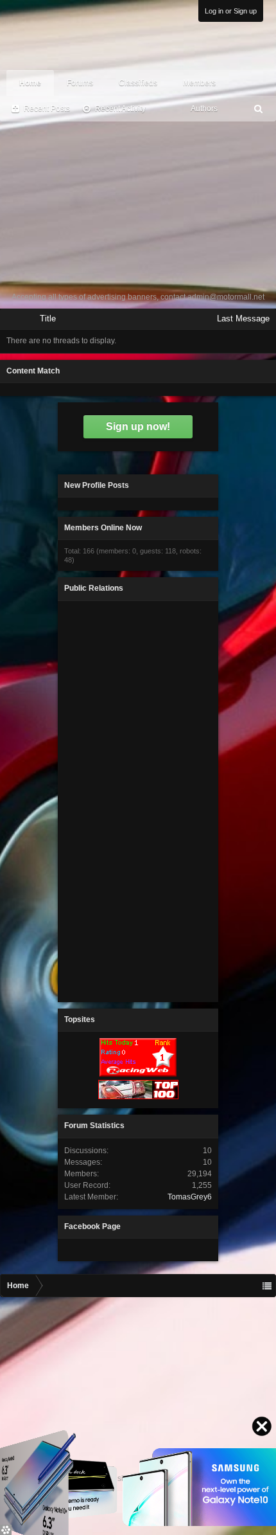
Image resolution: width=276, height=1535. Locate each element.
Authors (204, 108)
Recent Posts (47, 108)
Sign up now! (138, 426)
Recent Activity (120, 108)
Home (30, 82)
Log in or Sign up (231, 11)
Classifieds (138, 82)
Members (199, 82)
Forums (80, 82)
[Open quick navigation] (267, 1285)
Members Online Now (103, 527)
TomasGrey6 (190, 1196)
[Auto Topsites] (138, 1074)
